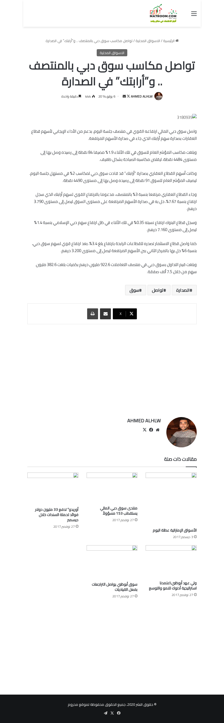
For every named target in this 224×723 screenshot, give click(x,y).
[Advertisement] (112, 370)
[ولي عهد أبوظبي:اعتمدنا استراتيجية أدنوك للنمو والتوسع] (171, 561)
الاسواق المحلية (147, 40)
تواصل (157, 290)
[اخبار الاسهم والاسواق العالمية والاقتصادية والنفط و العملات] (160, 13)
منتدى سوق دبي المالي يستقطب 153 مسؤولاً (118, 510)
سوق (134, 290)
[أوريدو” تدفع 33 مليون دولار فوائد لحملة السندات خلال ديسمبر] (52, 488)
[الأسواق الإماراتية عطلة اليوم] (171, 499)
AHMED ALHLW (142, 96)
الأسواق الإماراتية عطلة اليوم (175, 530)
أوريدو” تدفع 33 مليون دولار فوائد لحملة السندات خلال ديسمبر (56, 514)
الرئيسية (169, 40)
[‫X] (144, 430)
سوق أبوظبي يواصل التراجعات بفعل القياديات (114, 587)
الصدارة (183, 290)
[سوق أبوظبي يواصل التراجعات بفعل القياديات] (112, 562)
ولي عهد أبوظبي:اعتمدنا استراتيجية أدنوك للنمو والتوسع (173, 585)
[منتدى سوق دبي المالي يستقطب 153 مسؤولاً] (112, 488)
